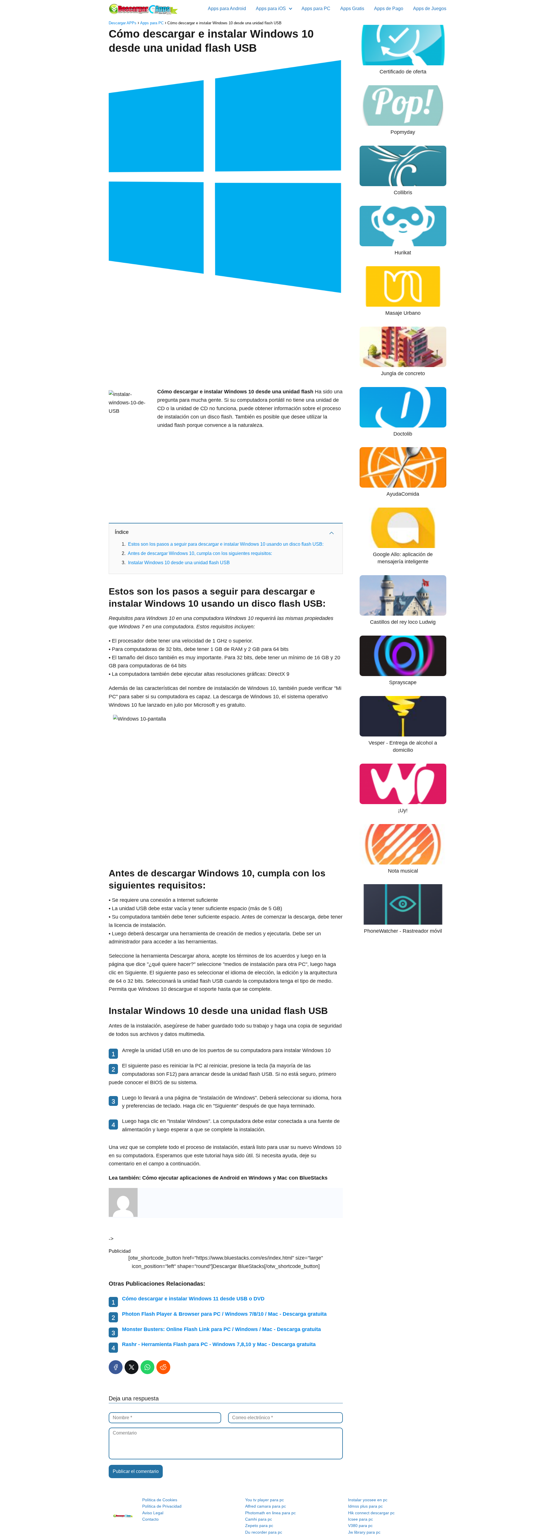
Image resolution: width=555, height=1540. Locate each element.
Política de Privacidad (162, 1506)
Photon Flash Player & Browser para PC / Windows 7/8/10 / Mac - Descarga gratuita (224, 1314)
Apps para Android (227, 8)
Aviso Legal (152, 1513)
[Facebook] (116, 1367)
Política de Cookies (159, 1500)
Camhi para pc (258, 1519)
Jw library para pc (364, 1532)
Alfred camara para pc (265, 1506)
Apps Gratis (352, 8)
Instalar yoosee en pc (367, 1500)
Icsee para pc (360, 1519)
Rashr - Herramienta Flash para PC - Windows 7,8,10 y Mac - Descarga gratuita (219, 1344)
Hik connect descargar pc (371, 1513)
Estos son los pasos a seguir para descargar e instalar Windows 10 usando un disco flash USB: (225, 544)
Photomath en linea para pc (270, 1513)
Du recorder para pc (263, 1532)
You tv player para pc (264, 1500)
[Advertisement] (226, 341)
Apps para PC (315, 8)
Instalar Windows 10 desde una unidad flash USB (179, 562)
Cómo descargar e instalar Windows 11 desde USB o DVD (193, 1299)
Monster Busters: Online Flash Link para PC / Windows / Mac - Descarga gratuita (221, 1329)
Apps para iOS (271, 8)
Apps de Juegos (429, 8)
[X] (131, 1367)
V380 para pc (360, 1525)
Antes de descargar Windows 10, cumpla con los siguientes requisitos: (200, 553)
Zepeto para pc (259, 1525)
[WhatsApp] (147, 1367)
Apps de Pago (388, 8)
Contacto (150, 1519)
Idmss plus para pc (365, 1506)
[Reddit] (163, 1367)
